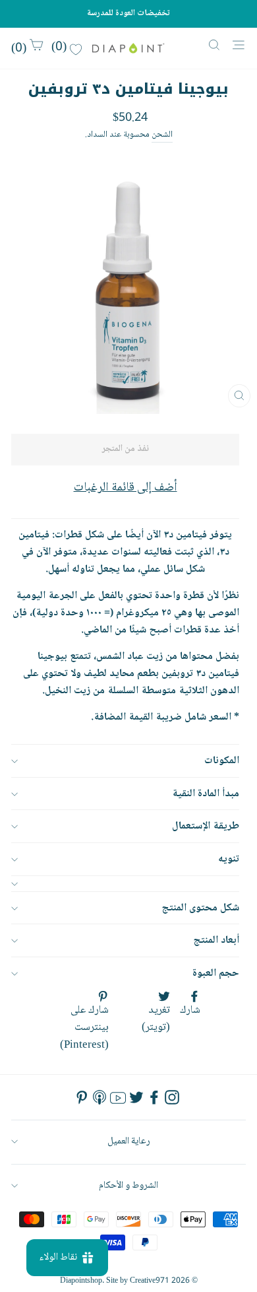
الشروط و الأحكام (128, 1185)
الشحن (162, 135)
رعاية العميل (128, 1141)
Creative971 (149, 1281)
